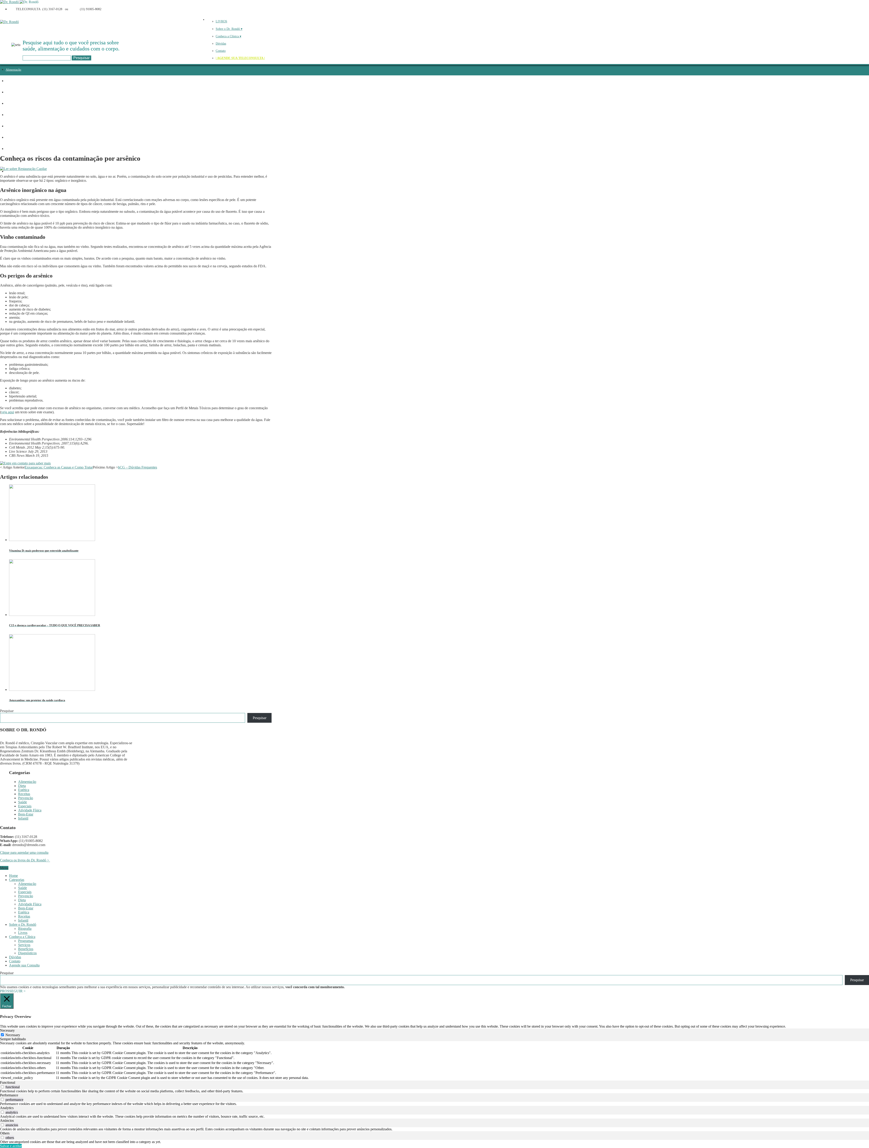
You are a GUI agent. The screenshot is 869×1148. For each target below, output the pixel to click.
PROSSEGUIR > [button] (13, 991)
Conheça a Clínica (22, 937)
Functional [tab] (7, 1082)
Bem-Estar (25, 814)
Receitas (11, 103)
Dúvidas (221, 43)
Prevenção (12, 115)
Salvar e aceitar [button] (11, 1146)
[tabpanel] (434, 1061)
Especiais (11, 137)
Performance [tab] (9, 1095)
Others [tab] (5, 1133)
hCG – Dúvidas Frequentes (137, 467)
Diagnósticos (27, 953)
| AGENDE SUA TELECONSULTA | (240, 58)
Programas (25, 941)
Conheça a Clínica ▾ (228, 36)
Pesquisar (7, 711)
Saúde (9, 126)
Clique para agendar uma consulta (24, 852)
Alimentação (13, 69)
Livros (22, 933)
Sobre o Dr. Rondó (22, 924)
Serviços (24, 945)
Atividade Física (16, 149)
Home (13, 876)
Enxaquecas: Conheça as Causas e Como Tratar (59, 467)
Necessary (12, 1035)
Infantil (10, 171)
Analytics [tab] (7, 1108)
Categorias (16, 880)
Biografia (24, 928)
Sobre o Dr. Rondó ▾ (229, 29)
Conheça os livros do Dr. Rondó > (25, 860)
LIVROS (221, 21)
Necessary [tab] (7, 1030)
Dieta (9, 81)
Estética (10, 92)
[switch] (2, 1086)
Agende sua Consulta (24, 965)
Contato (221, 51)
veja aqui (7, 412)
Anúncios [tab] (7, 1120)
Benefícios (25, 949)
